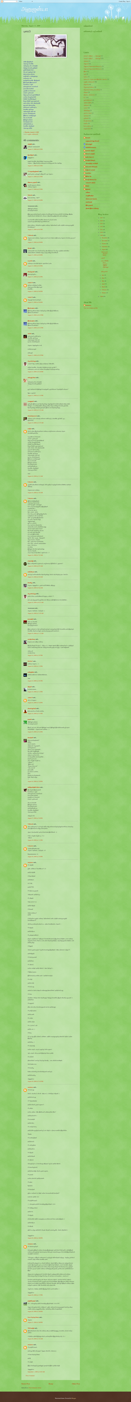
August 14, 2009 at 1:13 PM (35, 666)
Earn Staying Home (33, 1317)
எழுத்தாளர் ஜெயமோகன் (92, 141)
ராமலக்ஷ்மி (30, 619)
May (103, 281)
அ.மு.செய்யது (32, 361)
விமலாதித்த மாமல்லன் (92, 163)
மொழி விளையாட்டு (91, 180)
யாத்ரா (29, 429)
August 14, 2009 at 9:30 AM (35, 577)
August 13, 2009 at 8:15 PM (35, 149)
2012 (101, 226)
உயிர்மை (88, 192)
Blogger (74, 1398)
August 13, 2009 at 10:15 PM (35, 315)
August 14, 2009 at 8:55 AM (35, 566)
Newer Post (25, 1384)
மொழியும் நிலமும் (90, 160)
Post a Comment (30, 1376)
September (105, 246)
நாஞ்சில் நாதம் (32, 1301)
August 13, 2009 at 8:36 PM (35, 200)
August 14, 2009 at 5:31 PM (35, 713)
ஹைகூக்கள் (87, 129)
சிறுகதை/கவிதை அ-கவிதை (92, 90)
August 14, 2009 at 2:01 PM (35, 681)
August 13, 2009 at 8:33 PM (35, 176)
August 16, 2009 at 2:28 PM (35, 781)
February (104, 290)
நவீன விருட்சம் (90, 157)
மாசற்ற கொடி (31, 639)
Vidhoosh (30, 235)
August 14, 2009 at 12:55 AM (35, 423)
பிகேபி (87, 186)
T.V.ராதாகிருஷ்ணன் (33, 171)
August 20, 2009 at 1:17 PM (35, 1295)
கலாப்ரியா (88, 173)
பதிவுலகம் (86, 105)
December (105, 238)
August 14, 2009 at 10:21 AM (35, 602)
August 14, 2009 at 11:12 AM (35, 633)
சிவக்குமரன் (31, 272)
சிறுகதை (86, 84)
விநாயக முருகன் (32, 182)
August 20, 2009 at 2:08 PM (35, 1311)
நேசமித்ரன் (31, 155)
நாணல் (30, 719)
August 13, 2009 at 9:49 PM (35, 291)
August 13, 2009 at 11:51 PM (35, 395)
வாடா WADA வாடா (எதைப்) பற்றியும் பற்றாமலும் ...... (104, 265)
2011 (101, 229)
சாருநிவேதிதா (90, 196)
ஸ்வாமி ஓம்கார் (32, 708)
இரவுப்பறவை (31, 308)
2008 (101, 296)
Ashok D (30, 283)
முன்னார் (86, 118)
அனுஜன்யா (34, 9)
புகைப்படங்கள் (88, 113)
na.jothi (30, 261)
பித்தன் (30, 687)
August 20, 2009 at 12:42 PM (35, 1081)
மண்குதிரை (31, 672)
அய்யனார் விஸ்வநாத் (91, 167)
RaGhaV (30, 661)
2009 (101, 235)
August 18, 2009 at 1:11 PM (35, 840)
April (103, 284)
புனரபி (103, 258)
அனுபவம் (86, 64)
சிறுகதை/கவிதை (89, 87)
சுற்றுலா (86, 92)
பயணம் (86, 108)
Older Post (76, 1384)
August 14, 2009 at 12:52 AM (35, 410)
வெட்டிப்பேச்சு (87, 126)
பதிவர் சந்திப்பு (88, 103)
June (103, 278)
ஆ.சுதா (30, 248)
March (104, 287)
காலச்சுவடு (89, 202)
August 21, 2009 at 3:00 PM (35, 1322)
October (104, 243)
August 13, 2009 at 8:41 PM (35, 229)
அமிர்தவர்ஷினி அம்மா (34, 787)
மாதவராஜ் (30, 561)
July (103, 275)
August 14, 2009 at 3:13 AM (35, 476)
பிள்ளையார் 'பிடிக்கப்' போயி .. (104, 253)
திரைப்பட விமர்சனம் (89, 95)
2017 (101, 218)
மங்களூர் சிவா (32, 377)
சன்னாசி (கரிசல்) (90, 183)
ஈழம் (85, 74)
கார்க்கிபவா (31, 572)
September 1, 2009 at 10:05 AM (36, 1372)
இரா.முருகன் (89, 205)
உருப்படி (86, 77)
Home (51, 1384)
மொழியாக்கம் (87, 121)
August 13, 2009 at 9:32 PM (35, 277)
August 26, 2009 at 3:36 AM (35, 1339)
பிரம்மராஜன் (89, 144)
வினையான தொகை (91, 199)
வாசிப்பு (86, 123)
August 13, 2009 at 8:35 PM (35, 189)
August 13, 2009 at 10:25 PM (35, 355)
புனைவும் (86, 116)
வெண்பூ (30, 583)
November (105, 241)
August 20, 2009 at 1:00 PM (35, 1238)
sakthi (29, 334)
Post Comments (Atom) (35, 1388)
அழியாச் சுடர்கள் (90, 170)
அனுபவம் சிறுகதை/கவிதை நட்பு (93, 66)
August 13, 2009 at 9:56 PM (35, 302)
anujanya (30, 862)
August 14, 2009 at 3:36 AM (35, 492)
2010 (101, 232)
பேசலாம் (88, 138)
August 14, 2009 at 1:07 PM (35, 655)
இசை (85, 71)
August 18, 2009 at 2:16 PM (35, 856)
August (104, 249)
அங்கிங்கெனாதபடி (91, 147)
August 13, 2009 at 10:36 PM (35, 372)
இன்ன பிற (88, 176)
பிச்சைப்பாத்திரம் (90, 154)
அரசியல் (86, 61)
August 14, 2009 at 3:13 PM (35, 692)
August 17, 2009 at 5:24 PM (35, 818)
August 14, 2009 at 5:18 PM (35, 702)
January (104, 293)
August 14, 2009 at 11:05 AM (35, 613)
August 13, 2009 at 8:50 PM (35, 242)
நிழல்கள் (88, 189)
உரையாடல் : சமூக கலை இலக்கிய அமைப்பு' (95, 79)
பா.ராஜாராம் (31, 401)
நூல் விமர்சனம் (88, 100)
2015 (101, 221)
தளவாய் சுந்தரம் (90, 151)
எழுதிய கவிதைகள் (33, 134)
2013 (101, 223)
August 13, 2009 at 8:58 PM (35, 255)
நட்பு (85, 97)
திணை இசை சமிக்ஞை (92, 208)
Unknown (30, 482)
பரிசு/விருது (87, 110)
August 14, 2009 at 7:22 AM (35, 555)
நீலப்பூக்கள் (104, 271)
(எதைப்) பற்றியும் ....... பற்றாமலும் (92, 56)
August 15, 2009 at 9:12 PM (35, 732)
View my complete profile (91, 308)
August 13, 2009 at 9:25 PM (35, 266)
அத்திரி (30, 144)
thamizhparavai (32, 416)
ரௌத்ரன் (30, 738)
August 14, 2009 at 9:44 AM (35, 588)
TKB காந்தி (31, 1328)
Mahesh (30, 195)
